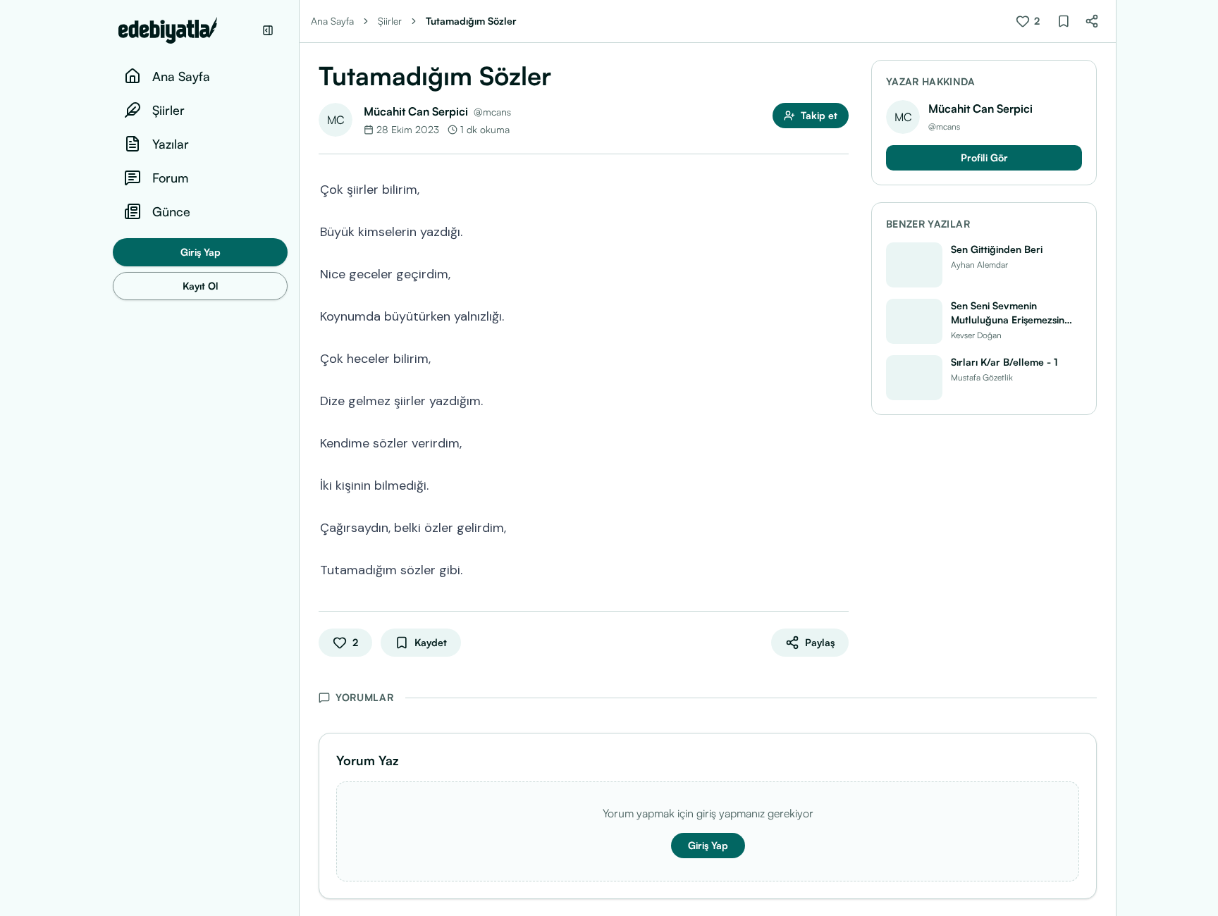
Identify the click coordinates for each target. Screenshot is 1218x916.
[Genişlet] (299, 458)
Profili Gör (984, 157)
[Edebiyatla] (186, 30)
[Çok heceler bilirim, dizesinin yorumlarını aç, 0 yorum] (839, 357)
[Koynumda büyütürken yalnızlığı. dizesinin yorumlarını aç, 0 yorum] (839, 315)
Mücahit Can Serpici (416, 111)
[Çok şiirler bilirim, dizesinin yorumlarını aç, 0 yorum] (839, 188)
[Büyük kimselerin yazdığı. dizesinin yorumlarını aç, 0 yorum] (839, 230)
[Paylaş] (1092, 21)
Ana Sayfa (332, 21)
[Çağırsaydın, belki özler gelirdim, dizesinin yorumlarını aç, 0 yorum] (839, 526)
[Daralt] (268, 30)
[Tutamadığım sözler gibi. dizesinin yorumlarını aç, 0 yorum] (839, 568)
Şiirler (390, 21)
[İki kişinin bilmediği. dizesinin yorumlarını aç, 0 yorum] (839, 484)
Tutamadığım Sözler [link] (471, 21)
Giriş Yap (200, 252)
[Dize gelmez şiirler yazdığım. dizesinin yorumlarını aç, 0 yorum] (839, 399)
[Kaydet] (1063, 21)
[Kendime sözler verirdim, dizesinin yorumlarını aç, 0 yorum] (839, 442)
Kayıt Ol (201, 286)
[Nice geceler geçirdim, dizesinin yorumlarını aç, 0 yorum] (839, 273)
